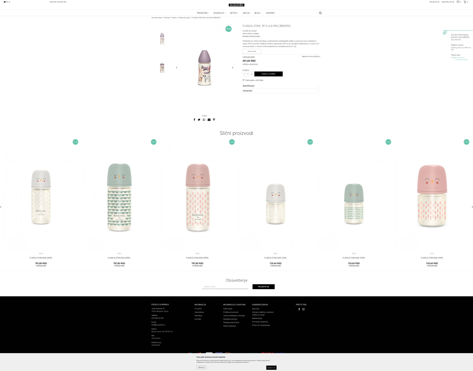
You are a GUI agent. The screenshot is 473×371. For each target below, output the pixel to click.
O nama (198, 309)
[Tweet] (199, 119)
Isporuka (255, 309)
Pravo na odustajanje (261, 325)
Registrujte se (448, 2)
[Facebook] (194, 119)
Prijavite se (263, 287)
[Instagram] (303, 309)
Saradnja (198, 315)
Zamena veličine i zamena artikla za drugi (262, 313)
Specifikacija (248, 86)
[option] (162, 39)
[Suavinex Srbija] (236, 5)
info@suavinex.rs (458, 57)
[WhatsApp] (204, 119)
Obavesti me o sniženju (311, 56)
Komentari (247, 91)
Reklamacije (257, 318)
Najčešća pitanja (230, 319)
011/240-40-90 (157, 318)
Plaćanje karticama (231, 322)
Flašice (174, 17)
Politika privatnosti (230, 312)
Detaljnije (252, 51)
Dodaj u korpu (268, 74)
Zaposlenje (199, 312)
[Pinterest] (214, 119)
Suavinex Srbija (157, 17)
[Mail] (209, 119)
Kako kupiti (227, 309)
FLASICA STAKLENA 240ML (41, 258)
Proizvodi (167, 17)
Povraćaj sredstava (260, 322)
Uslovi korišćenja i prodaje (234, 315)
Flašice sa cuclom (184, 17)
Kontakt (198, 319)
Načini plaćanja (229, 326)
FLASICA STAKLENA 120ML (275, 258)
